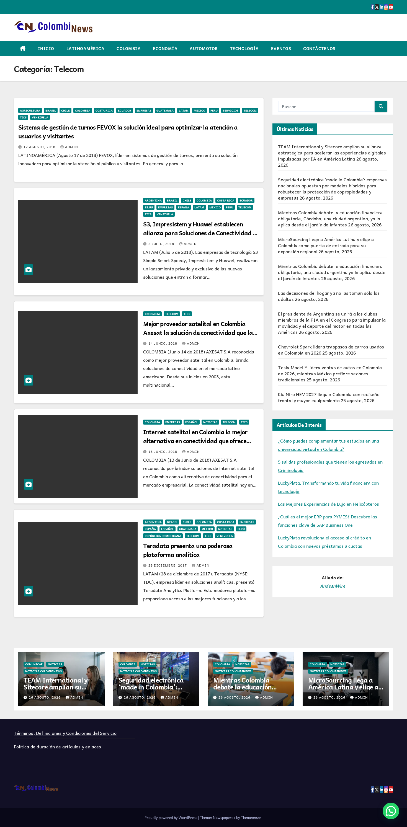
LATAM (184, 110)
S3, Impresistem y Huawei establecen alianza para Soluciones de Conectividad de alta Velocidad (201, 233)
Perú (214, 110)
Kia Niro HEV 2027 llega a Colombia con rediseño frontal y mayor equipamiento (328, 397)
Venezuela (40, 117)
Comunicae (34, 664)
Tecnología (244, 48)
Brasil (50, 110)
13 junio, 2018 (163, 451)
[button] (391, 811)
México (199, 110)
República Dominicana (163, 536)
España (183, 207)
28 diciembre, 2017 (168, 565)
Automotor (204, 48)
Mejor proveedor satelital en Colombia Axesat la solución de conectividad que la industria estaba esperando (198, 332)
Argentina (153, 200)
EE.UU (149, 207)
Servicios (230, 110)
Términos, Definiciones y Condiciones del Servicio (65, 732)
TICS (23, 117)
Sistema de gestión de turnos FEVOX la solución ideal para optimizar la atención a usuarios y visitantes (128, 131)
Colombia (129, 48)
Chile (65, 110)
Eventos (281, 48)
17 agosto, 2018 (40, 146)
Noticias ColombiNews (43, 671)
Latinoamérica (85, 48)
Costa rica (104, 110)
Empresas (143, 110)
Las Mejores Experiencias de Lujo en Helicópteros (328, 503)
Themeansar (251, 817)
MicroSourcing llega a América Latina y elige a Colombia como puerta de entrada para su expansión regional (326, 245)
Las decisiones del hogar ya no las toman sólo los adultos (329, 296)
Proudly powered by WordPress (171, 817)
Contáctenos (319, 48)
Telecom (250, 110)
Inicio (46, 48)
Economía (165, 48)
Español (191, 422)
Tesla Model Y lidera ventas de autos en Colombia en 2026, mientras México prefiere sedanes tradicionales (330, 373)
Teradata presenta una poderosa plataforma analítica (188, 550)
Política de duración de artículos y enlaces (57, 746)
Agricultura (30, 110)
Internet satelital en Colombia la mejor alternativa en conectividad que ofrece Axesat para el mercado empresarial (195, 440)
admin (71, 146)
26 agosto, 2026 (45, 697)
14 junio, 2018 (163, 343)
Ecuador (124, 110)
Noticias (210, 422)
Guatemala (165, 110)
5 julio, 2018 (161, 243)
